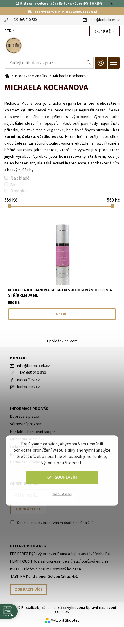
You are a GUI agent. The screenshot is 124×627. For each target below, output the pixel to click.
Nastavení (62, 494)
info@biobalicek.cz (105, 19)
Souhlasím (66, 477)
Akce (15, 184)
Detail (62, 314)
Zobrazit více (28, 589)
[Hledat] (89, 63)
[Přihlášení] (101, 62)
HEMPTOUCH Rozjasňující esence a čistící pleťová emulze (59, 561)
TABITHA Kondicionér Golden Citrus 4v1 (44, 577)
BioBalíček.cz (28, 380)
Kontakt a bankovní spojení (33, 432)
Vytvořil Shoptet (65, 620)
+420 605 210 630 (24, 19)
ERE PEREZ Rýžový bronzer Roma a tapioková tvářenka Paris (62, 554)
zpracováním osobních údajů (65, 523)
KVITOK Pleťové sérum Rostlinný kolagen (45, 569)
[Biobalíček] (62, 45)
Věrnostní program (26, 424)
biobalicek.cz (28, 387)
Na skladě (19, 178)
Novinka (18, 191)
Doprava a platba (24, 416)
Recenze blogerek (28, 546)
